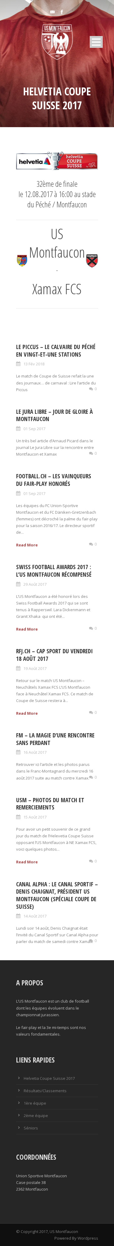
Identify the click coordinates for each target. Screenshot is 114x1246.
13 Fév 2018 (33, 364)
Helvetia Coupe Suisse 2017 (49, 1078)
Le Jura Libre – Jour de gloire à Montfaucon (54, 415)
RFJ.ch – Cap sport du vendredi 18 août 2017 (54, 655)
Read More (27, 545)
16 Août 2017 (35, 752)
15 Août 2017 (35, 817)
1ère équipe (35, 1103)
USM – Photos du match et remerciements (50, 804)
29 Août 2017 (35, 584)
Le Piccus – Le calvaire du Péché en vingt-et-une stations (55, 350)
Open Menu (96, 42)
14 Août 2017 (35, 916)
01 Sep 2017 (34, 428)
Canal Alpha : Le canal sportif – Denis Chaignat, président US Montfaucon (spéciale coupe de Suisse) (57, 895)
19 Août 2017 (35, 668)
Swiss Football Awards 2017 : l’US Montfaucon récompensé (54, 570)
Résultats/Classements (45, 1090)
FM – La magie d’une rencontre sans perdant (55, 739)
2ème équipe (36, 1115)
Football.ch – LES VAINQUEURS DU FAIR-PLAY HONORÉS (53, 480)
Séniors (31, 1128)
